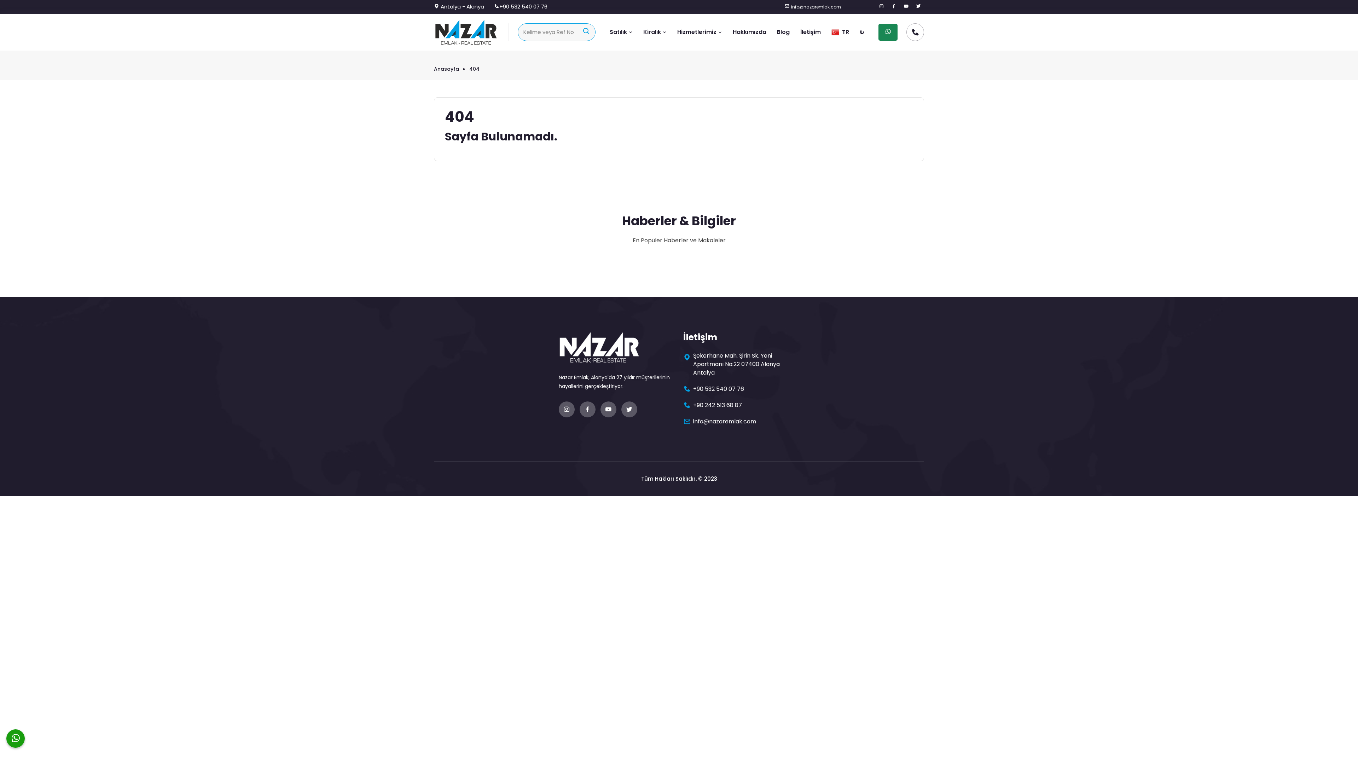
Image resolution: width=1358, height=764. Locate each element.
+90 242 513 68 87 (717, 405)
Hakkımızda (749, 32)
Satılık (619, 32)
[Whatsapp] (15, 738)
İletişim (810, 32)
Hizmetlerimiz (697, 32)
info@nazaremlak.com (816, 7)
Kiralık (652, 32)
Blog (783, 32)
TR (845, 32)
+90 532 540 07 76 (523, 6)
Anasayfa (446, 69)
